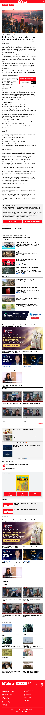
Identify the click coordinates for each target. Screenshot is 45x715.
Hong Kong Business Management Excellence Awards (25, 510)
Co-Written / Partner (6, 366)
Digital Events (27, 700)
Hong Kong (12, 7)
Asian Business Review (6, 645)
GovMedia (4, 705)
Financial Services (19, 292)
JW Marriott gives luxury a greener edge (25, 279)
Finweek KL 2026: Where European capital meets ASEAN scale (32, 368)
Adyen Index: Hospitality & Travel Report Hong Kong (17, 464)
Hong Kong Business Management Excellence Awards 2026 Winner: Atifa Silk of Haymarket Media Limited (12, 385)
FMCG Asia (4, 704)
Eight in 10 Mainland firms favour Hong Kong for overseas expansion (27, 260)
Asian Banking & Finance (7, 694)
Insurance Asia (5, 657)
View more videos (39, 423)
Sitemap (26, 695)
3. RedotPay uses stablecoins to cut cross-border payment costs (14, 233)
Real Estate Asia (5, 701)
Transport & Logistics (20, 273)
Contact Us (26, 693)
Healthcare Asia (5, 698)
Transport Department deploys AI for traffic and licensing (27, 268)
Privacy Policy (27, 694)
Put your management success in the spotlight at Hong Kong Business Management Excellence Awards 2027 (20, 325)
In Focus (12, 4)
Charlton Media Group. (26, 709)
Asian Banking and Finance (7, 632)
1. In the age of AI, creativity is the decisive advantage (12, 228)
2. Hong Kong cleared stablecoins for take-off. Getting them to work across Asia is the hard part (20, 230)
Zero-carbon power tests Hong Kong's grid (26, 304)
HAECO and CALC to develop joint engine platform (27, 242)
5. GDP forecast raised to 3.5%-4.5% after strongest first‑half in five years (16, 237)
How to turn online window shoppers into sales (23, 429)
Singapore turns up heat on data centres (31, 634)
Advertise (22, 495)
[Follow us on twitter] (42, 684)
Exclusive (5, 4)
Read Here (10, 495)
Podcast (26, 702)
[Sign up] (25, 683)
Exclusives (6, 276)
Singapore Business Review (28, 632)
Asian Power (25, 645)
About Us (26, 691)
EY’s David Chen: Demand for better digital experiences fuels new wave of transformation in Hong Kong (11, 369)
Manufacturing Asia (6, 702)
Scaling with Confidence (11, 468)
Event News (5, 322)
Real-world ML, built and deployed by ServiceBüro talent (25, 451)
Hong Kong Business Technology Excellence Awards (25, 504)
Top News (5, 240)
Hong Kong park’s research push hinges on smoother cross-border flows (28, 296)
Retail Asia (25, 657)
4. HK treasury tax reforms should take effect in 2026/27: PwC (14, 235)
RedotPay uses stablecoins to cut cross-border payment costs (27, 288)
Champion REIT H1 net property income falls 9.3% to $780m (28, 252)
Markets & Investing (19, 264)
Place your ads (27, 699)
